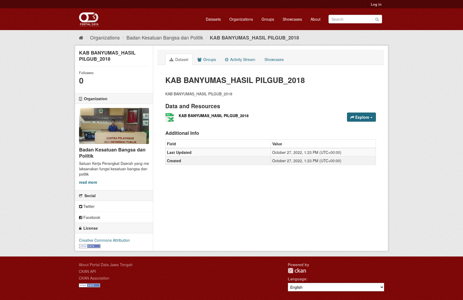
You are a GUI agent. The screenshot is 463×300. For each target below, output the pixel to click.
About (315, 19)
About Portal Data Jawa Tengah (106, 264)
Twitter (88, 206)
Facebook (91, 217)
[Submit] (377, 18)
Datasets (213, 19)
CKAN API (87, 271)
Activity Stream (242, 59)
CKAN (297, 270)
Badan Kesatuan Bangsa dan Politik (164, 37)
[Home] (81, 37)
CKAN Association (94, 278)
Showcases (292, 19)
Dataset (181, 59)
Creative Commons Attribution (104, 240)
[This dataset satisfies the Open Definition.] (89, 245)
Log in (376, 4)
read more (88, 182)
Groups (268, 19)
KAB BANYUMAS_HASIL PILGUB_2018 (254, 37)
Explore (362, 117)
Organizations (241, 19)
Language (297, 278)
